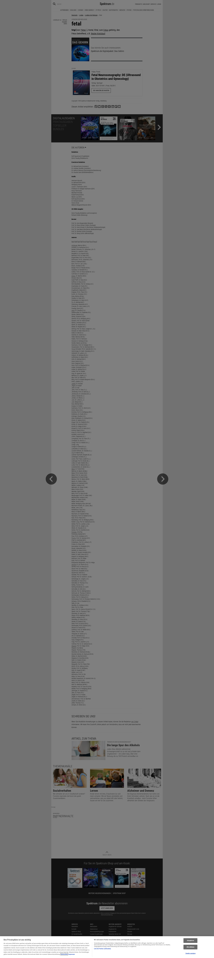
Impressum (71, 954)
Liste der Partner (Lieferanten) (102, 949)
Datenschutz (64, 954)
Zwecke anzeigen (190, 953)
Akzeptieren (190, 940)
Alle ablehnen (190, 947)
